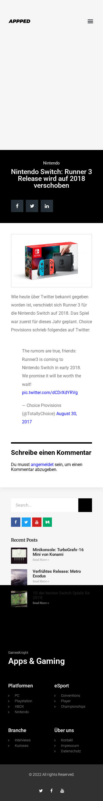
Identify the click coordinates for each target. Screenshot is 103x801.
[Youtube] (62, 791)
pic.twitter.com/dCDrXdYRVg (50, 392)
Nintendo (51, 163)
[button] (90, 20)
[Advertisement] (51, 93)
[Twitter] (41, 791)
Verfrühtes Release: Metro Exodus (57, 574)
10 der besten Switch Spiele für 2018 (61, 595)
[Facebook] (51, 791)
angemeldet (42, 464)
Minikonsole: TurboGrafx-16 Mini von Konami (58, 552)
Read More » (41, 560)
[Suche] (85, 505)
